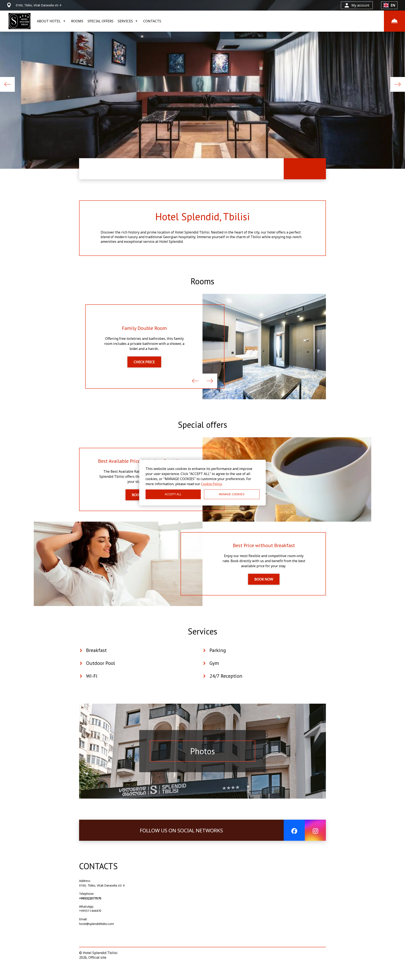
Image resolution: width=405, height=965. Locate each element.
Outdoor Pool (100, 663)
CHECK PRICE (144, 362)
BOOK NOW (263, 579)
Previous (7, 84)
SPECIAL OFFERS (100, 21)
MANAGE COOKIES (231, 494)
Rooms (202, 281)
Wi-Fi (91, 676)
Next (397, 84)
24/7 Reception (225, 676)
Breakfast (96, 650)
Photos (202, 751)
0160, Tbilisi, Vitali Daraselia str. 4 (101, 885)
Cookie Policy (211, 483)
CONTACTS (152, 21)
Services (202, 631)
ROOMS (77, 21)
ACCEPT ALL (173, 494)
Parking (217, 650)
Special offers (202, 424)
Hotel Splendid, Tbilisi (202, 216)
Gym (214, 663)
